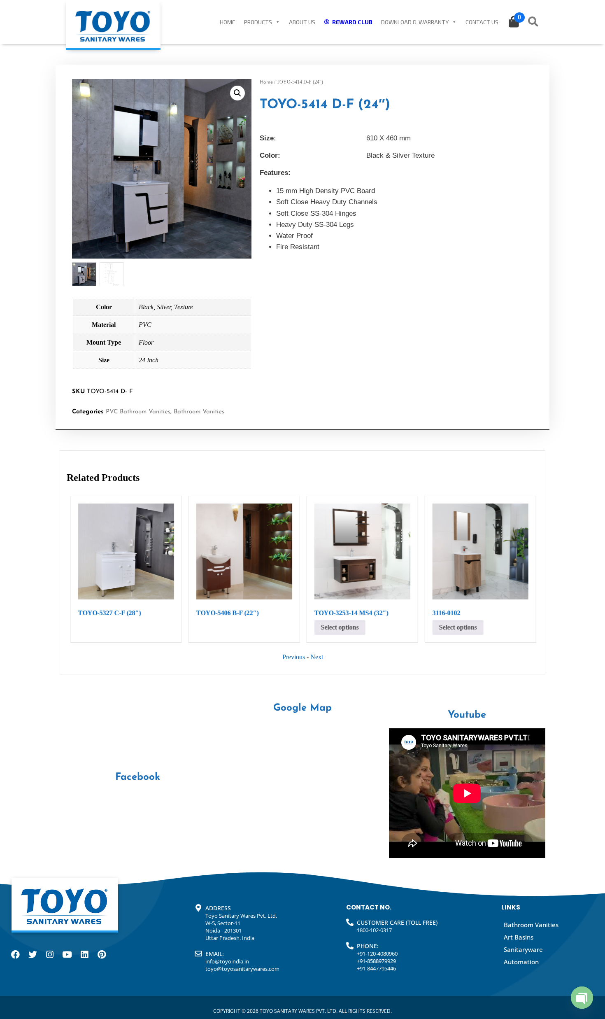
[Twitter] (32, 954)
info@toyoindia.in (227, 961)
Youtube (467, 715)
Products (258, 22)
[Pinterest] (101, 954)
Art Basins (518, 937)
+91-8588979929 (376, 961)
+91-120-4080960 (377, 953)
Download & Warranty (415, 22)
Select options (339, 627)
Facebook (137, 777)
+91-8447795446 (376, 968)
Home (227, 22)
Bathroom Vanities (199, 412)
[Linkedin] (84, 954)
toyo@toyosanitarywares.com (242, 968)
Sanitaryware (523, 949)
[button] (237, 93)
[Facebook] (15, 954)
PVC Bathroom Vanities (138, 412)
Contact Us (481, 22)
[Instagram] (49, 954)
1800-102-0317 (374, 930)
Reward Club (352, 22)
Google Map (302, 708)
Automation (521, 962)
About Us (302, 22)
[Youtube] (67, 954)
